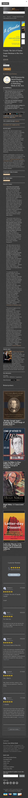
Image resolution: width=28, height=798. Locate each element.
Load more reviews (14, 729)
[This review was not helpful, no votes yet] (23, 606)
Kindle (16, 115)
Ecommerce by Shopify (15, 790)
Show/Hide (7, 174)
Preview (10, 743)
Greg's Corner (6, 761)
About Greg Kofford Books (9, 757)
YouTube (10, 783)
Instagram (17, 783)
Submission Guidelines (8, 766)
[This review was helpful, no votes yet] (20, 606)
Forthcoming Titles (7, 768)
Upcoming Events (7, 759)
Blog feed (14, 783)
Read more (6, 659)
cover (4, 63)
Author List (6, 763)
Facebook (7, 783)
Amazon (17, 121)
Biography (9, 16)
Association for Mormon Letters (13, 305)
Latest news (6, 741)
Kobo (13, 117)
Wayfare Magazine (16, 345)
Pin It (18, 380)
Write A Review (14, 575)
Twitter (4, 783)
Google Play (6, 117)
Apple (20, 115)
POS (6, 790)
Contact (5, 765)
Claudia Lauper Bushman (11, 73)
